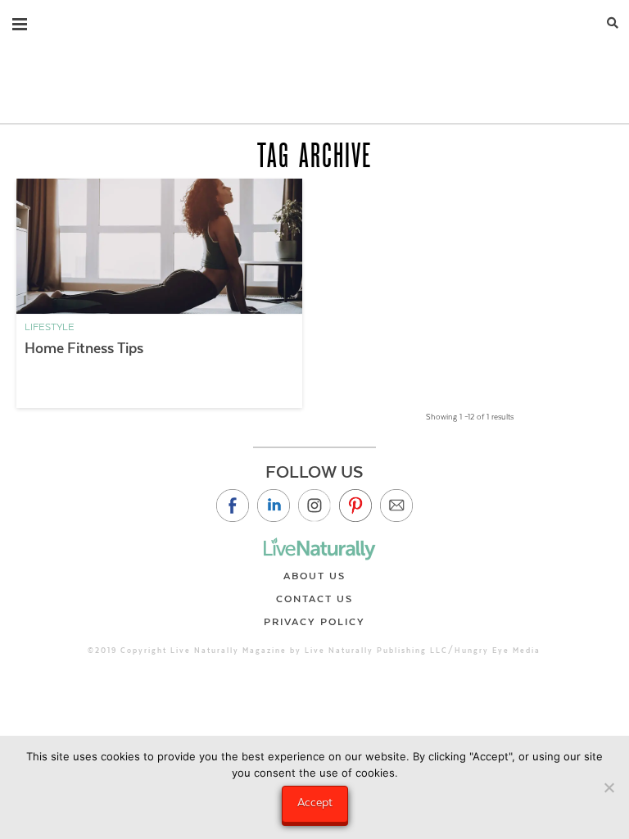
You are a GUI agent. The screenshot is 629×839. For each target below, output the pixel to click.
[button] (19, 20)
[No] (608, 787)
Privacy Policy (314, 622)
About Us (314, 576)
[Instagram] (314, 505)
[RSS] (396, 505)
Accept (315, 802)
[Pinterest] (355, 505)
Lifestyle (50, 327)
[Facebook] (232, 505)
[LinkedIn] (273, 505)
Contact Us (314, 599)
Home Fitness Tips (84, 348)
